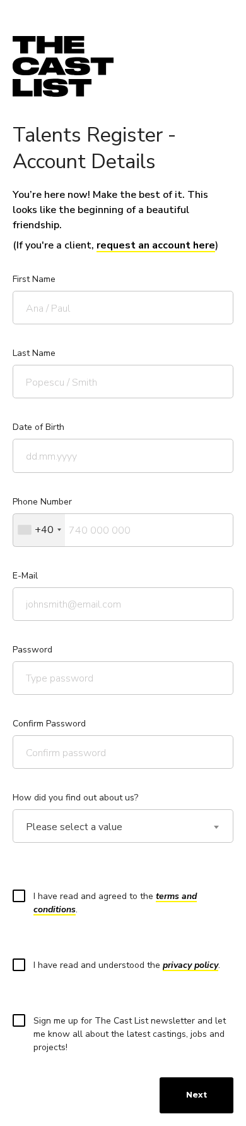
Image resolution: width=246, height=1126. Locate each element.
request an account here (156, 245)
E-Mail (25, 576)
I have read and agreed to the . (115, 902)
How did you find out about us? (75, 798)
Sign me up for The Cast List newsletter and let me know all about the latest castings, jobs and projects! (129, 1034)
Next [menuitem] (196, 1094)
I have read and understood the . (126, 965)
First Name (34, 279)
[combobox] (39, 530)
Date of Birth (38, 427)
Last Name (34, 353)
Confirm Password (49, 724)
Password (32, 650)
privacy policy (190, 965)
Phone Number (42, 502)
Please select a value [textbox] (74, 827)
